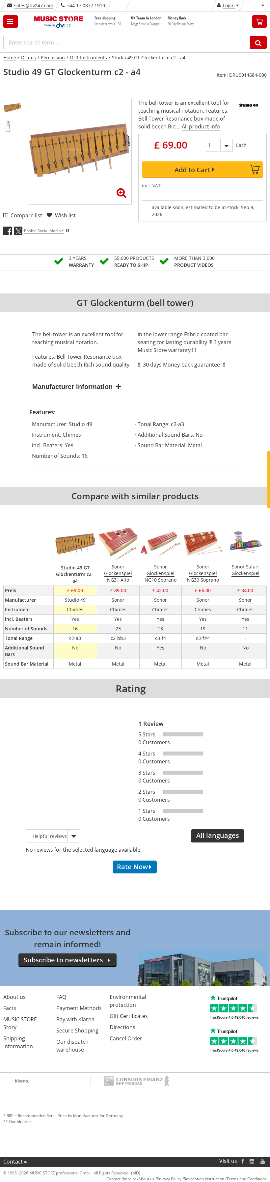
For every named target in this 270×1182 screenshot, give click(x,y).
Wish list (65, 215)
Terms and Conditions (247, 1179)
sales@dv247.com (33, 5)
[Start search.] (258, 42)
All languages (217, 835)
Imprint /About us (138, 1179)
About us (14, 997)
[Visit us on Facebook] (242, 1161)
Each (241, 145)
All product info (201, 126)
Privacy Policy (169, 1179)
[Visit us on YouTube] (263, 1161)
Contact (13, 1161)
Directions (122, 1027)
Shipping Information (18, 1042)
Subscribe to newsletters (63, 959)
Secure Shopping (77, 1030)
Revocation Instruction (204, 1179)
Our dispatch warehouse (72, 1045)
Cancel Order (126, 1038)
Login (229, 5)
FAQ (61, 997)
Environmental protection (128, 1000)
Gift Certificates (129, 1016)
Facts (9, 1008)
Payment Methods (79, 1008)
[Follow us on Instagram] (252, 1161)
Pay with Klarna (75, 1019)
